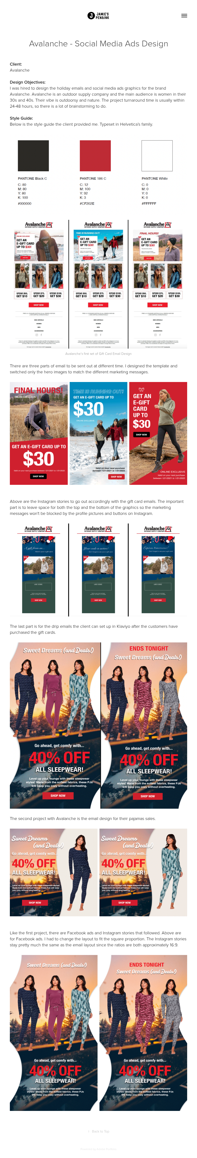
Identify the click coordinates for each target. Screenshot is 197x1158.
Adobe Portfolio (107, 1149)
